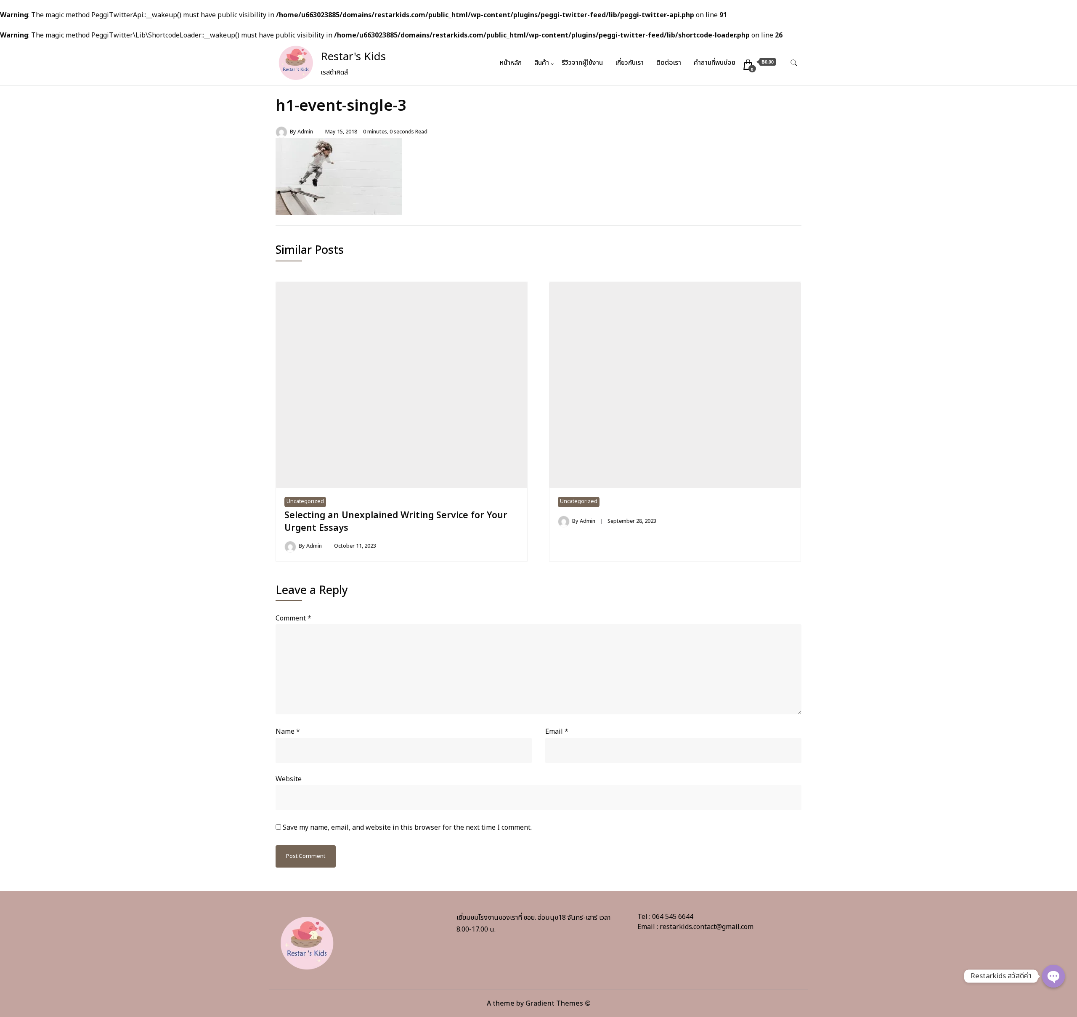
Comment (293, 618)
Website (289, 779)
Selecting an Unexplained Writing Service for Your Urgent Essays (395, 522)
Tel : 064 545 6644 (665, 917)
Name (288, 732)
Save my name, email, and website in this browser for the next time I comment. (407, 828)
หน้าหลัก (511, 63)
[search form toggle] (793, 63)
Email (556, 732)
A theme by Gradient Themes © (539, 1003)
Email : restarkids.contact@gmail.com (695, 927)
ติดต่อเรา (668, 63)
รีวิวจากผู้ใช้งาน (582, 63)
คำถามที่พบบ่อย (714, 63)
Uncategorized (305, 502)
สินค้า (541, 63)
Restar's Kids (353, 56)
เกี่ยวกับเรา (629, 63)
